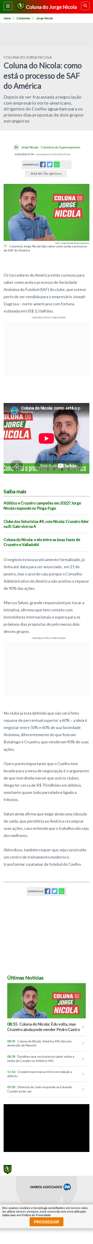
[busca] (85, 6)
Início (7, 18)
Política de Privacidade (36, 1215)
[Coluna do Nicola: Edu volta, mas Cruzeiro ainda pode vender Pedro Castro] (46, 1000)
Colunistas (23, 18)
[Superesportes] (20, 7)
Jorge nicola (44, 18)
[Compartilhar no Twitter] (50, 166)
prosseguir (46, 1222)
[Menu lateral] (8, 6)
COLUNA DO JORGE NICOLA (28, 57)
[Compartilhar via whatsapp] (57, 165)
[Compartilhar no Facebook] (43, 166)
